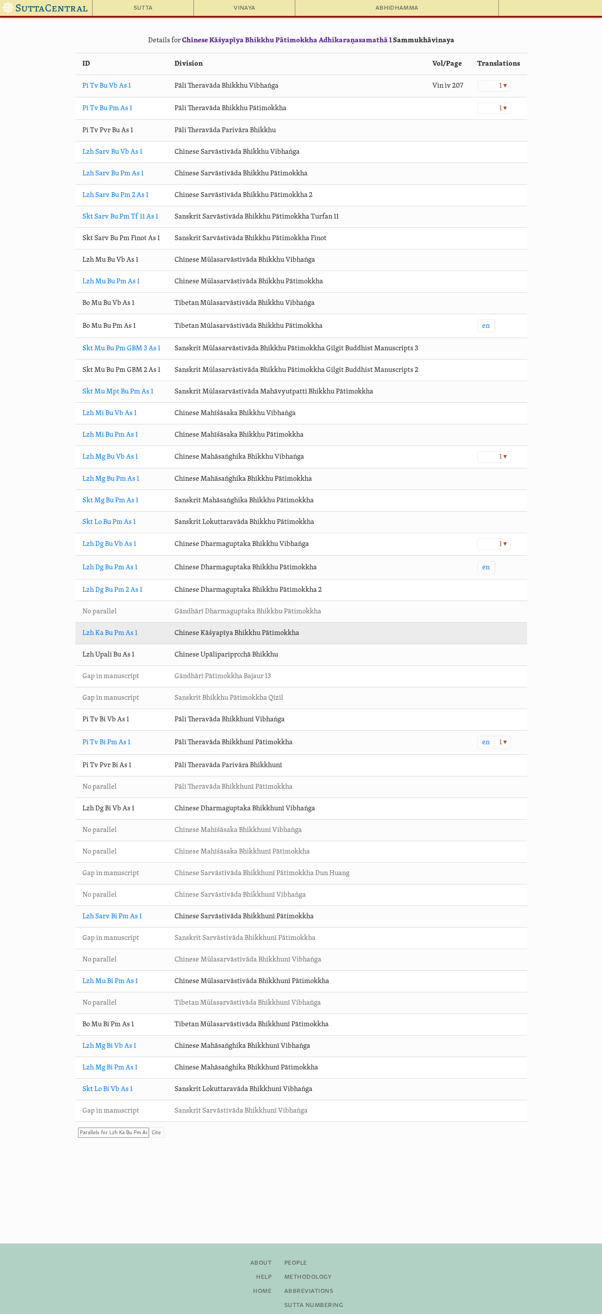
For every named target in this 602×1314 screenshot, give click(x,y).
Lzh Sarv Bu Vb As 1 (112, 152)
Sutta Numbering (313, 1305)
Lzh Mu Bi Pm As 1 (110, 981)
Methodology (307, 1277)
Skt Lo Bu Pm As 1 (109, 522)
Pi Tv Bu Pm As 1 (107, 108)
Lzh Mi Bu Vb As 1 (109, 413)
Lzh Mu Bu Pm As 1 (111, 281)
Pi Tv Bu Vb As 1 (106, 85)
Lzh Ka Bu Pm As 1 (109, 633)
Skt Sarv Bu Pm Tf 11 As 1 (120, 216)
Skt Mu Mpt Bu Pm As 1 (117, 391)
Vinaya (244, 7)
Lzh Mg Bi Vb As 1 (109, 1046)
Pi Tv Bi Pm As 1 (106, 742)
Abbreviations (308, 1291)
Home (262, 1291)
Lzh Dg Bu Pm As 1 (109, 567)
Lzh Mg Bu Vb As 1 (110, 456)
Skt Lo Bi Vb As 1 (107, 1089)
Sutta (143, 7)
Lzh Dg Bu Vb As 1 (109, 544)
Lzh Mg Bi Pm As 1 (109, 1067)
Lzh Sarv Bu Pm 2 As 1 (115, 195)
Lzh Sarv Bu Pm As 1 (113, 173)
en (486, 326)
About (260, 1262)
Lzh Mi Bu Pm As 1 (110, 434)
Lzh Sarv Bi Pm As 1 (112, 916)
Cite (156, 1133)
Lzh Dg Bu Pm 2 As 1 (112, 590)
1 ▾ (503, 85)
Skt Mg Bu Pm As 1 (110, 500)
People (295, 1262)
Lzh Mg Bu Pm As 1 (110, 479)
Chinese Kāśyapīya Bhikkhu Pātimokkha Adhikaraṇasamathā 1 (287, 40)
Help (263, 1277)
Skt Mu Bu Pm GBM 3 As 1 (121, 348)
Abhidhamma (396, 7)
